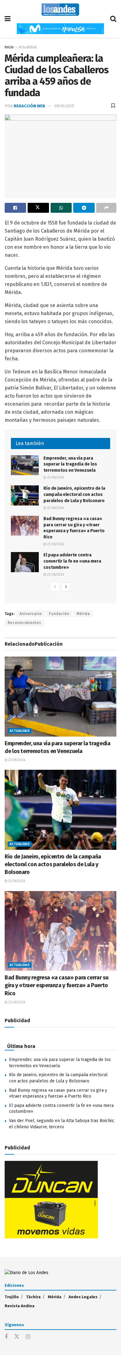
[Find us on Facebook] (6, 1337)
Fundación (59, 614)
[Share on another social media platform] (106, 208)
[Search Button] (113, 19)
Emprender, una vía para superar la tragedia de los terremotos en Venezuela (70, 464)
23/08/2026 (55, 477)
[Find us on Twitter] (17, 1337)
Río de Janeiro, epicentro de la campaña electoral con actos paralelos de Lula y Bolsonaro (74, 494)
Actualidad (28, 47)
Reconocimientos (24, 623)
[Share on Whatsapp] (61, 208)
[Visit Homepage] (60, 9)
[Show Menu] (8, 19)
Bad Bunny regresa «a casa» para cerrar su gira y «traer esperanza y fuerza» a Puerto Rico (56, 985)
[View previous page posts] (55, 586)
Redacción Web (29, 106)
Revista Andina (19, 1306)
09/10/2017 (64, 106)
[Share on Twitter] (38, 208)
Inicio (9, 47)
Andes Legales (83, 1297)
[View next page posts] (66, 586)
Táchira (33, 1297)
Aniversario (31, 614)
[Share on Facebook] (15, 208)
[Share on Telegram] (84, 208)
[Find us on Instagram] (28, 1337)
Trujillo (12, 1297)
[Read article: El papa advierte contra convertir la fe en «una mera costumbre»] (25, 562)
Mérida (83, 614)
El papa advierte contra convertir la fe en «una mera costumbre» (72, 561)
